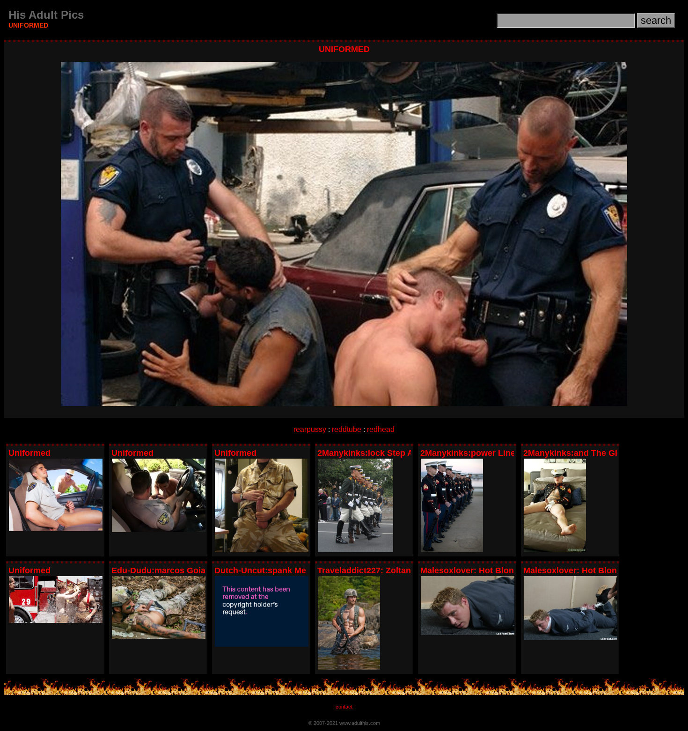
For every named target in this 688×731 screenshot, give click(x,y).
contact (344, 706)
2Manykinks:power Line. (469, 453)
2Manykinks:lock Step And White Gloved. (399, 453)
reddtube (346, 429)
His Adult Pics (46, 14)
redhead (381, 429)
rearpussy (309, 429)
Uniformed (29, 453)
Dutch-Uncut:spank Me (260, 570)
